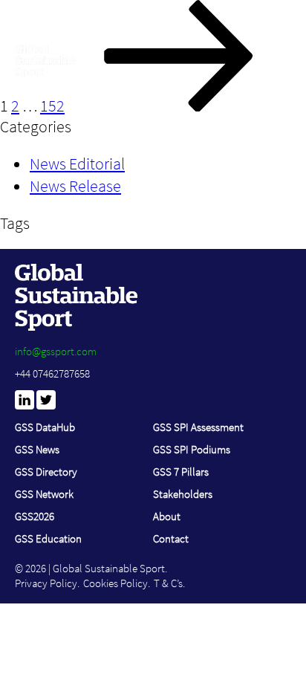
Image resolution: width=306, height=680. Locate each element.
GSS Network (44, 494)
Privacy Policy (46, 583)
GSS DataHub (45, 427)
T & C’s (168, 583)
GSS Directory (46, 471)
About (166, 516)
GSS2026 (34, 516)
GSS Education (48, 538)
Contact (171, 538)
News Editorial (77, 163)
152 (52, 105)
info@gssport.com (56, 351)
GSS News (37, 449)
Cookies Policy (115, 583)
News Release (75, 185)
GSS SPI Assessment (198, 427)
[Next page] (179, 105)
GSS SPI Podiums (191, 449)
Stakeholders (182, 494)
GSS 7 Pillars (181, 471)
